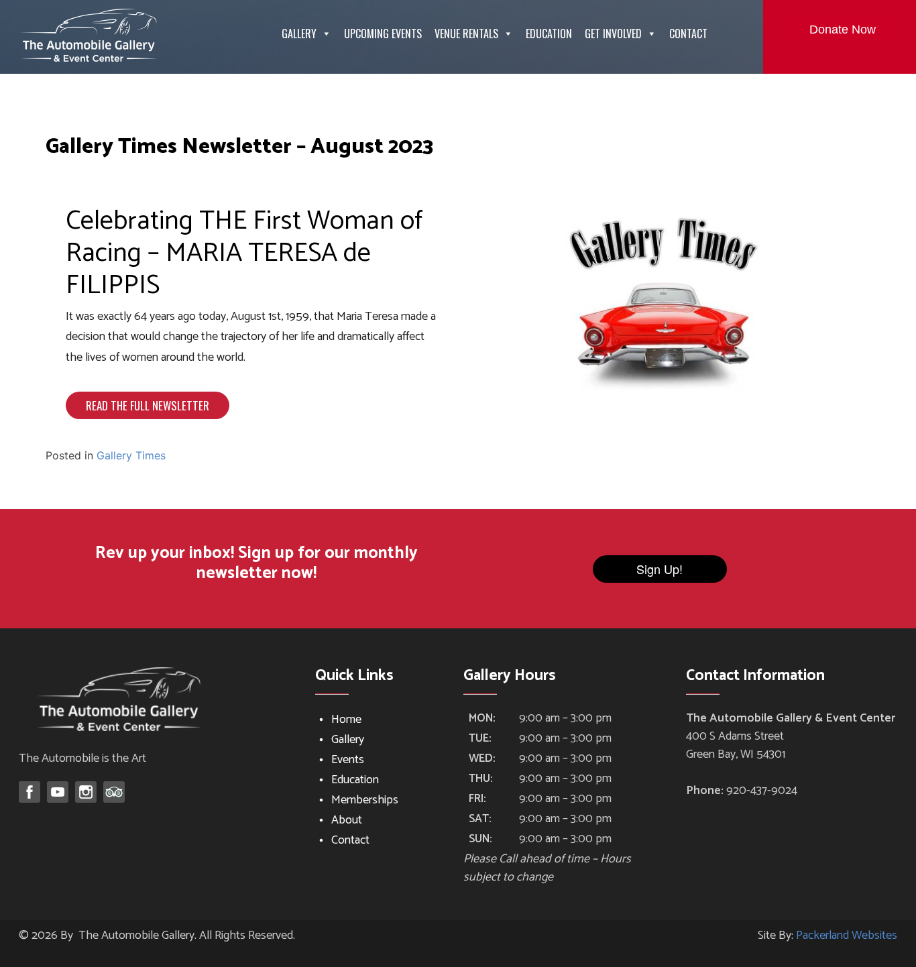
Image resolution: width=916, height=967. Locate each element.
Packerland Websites (846, 935)
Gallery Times (131, 455)
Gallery (299, 33)
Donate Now (842, 29)
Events (347, 760)
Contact (688, 33)
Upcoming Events (383, 33)
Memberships (364, 800)
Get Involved (613, 33)
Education (549, 33)
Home (346, 719)
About (346, 820)
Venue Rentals (466, 33)
